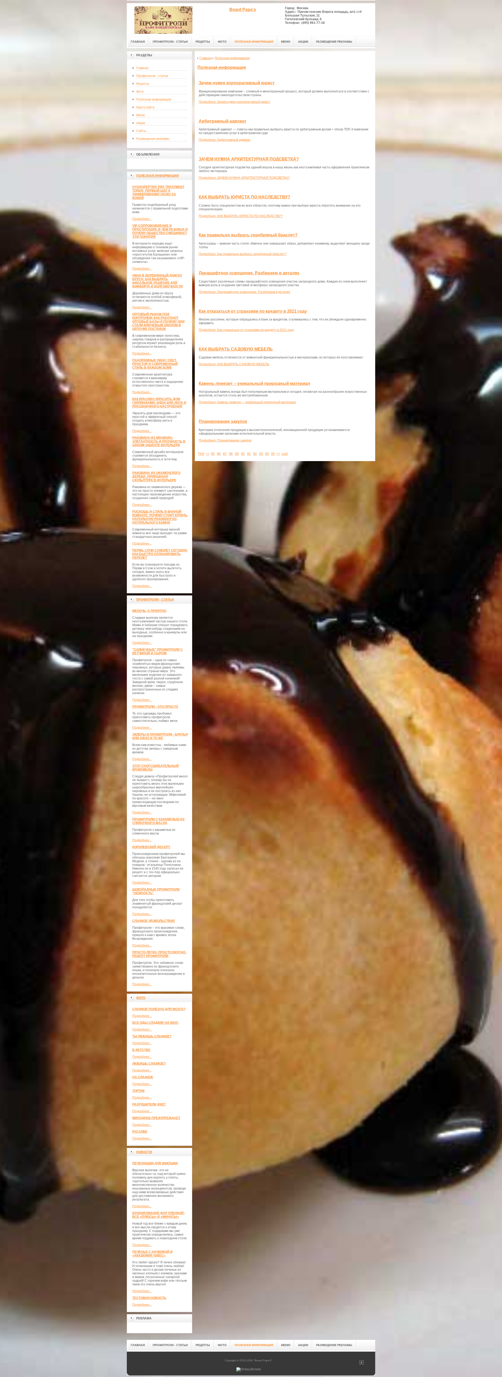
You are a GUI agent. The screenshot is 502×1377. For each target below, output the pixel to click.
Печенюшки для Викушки (155, 1163)
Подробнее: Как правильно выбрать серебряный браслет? (243, 254)
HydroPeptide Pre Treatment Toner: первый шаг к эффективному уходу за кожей (158, 192)
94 (267, 454)
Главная (142, 68)
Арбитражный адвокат (222, 121)
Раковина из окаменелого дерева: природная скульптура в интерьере (156, 476)
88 (231, 454)
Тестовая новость (149, 1298)
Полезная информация (153, 99)
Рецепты (142, 84)
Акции (140, 123)
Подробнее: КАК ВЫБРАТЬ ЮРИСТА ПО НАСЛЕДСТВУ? (241, 216)
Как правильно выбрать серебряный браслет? (248, 235)
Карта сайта (145, 107)
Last (285, 454)
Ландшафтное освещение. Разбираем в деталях (249, 273)
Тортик (138, 1091)
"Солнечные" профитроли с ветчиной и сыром (157, 651)
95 (273, 454)
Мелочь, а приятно (149, 611)
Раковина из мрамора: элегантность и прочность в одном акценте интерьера (158, 441)
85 (213, 454)
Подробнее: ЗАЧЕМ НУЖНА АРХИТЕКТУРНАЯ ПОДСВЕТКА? (244, 178)
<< (207, 454)
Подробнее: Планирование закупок (225, 440)
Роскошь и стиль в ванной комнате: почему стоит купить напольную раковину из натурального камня (159, 517)
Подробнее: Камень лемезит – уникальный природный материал (247, 402)
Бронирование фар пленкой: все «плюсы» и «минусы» (158, 1215)
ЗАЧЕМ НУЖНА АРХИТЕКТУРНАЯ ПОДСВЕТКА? (249, 159)
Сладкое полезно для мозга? (158, 1009)
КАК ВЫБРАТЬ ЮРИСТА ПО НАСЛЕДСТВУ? (244, 197)
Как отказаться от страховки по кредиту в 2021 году (253, 311)
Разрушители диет (149, 1104)
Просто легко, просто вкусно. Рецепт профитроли (159, 954)
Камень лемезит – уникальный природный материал (254, 383)
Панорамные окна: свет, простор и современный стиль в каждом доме (155, 363)
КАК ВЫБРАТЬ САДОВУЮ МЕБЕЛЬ (236, 349)
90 (243, 454)
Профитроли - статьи (152, 76)
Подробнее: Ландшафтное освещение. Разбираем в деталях (244, 292)
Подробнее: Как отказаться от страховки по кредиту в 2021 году (246, 330)
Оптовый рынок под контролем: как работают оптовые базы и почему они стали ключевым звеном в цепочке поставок (158, 321)
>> (278, 454)
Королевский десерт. (151, 847)
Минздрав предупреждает (156, 1118)
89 (237, 454)
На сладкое (142, 1077)
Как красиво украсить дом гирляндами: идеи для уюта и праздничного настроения (159, 402)
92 (255, 454)
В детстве (141, 1050)
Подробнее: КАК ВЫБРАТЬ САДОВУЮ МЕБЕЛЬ (234, 364)
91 (249, 454)
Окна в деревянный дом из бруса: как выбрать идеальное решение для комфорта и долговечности (157, 281)
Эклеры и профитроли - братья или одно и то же (160, 736)
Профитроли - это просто (155, 707)
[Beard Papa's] (163, 18)
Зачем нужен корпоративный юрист (237, 83)
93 (261, 454)
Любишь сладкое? (149, 1063)
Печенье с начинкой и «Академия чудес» (152, 1253)
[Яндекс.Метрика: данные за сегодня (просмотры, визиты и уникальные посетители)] (248, 1369)
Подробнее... (142, 219)
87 (225, 454)
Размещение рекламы (152, 139)
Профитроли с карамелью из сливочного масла (158, 821)
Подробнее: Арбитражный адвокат (225, 140)
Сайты (141, 131)
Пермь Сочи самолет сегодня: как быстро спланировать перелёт (160, 554)
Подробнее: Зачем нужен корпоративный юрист (234, 102)
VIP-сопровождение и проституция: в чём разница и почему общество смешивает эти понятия (160, 231)
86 (219, 454)
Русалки (139, 1131)
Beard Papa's (242, 9)
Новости (144, 1152)
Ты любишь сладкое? (152, 1036)
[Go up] (362, 1363)
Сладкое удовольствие (153, 921)
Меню (140, 115)
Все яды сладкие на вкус (155, 1023)
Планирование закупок (223, 421)
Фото (140, 91)
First (201, 454)
